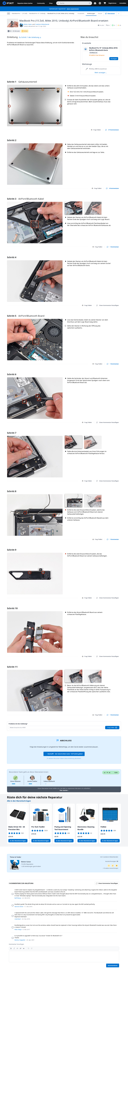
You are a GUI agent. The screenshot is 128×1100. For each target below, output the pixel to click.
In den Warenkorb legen (18, 841)
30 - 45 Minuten (15, 31)
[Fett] (10, 948)
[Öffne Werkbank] (95, 3)
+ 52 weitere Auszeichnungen (110, 868)
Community (41, 3)
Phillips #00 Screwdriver (98, 69)
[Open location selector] (100, 3)
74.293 (102, 25)
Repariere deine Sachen (25, 3)
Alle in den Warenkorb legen (19, 801)
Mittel (26, 31)
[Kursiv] (14, 948)
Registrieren (112, 3)
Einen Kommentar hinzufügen (107, 138)
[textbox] (64, 956)
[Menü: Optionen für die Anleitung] (118, 13)
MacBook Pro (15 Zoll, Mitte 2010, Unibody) (60, 13)
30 (120, 25)
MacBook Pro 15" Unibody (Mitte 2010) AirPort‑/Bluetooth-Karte (103, 49)
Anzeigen (113, 59)
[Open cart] (105, 3)
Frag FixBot (97, 130)
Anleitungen (91, 13)
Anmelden (122, 3)
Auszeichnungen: (111, 861)
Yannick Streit (19, 906)
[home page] (8, 3)
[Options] (8, 13)
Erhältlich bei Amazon (96, 55)
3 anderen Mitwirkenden (110, 857)
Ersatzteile (81, 13)
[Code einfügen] (17, 948)
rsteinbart (18, 919)
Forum (100, 13)
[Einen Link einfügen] (20, 948)
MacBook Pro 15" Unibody (37, 13)
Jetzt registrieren (73, 9)
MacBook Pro (16, 13)
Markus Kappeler (20, 940)
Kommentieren (113, 965)
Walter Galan (28, 24)
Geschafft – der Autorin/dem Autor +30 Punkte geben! (65, 754)
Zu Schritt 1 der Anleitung (29, 37)
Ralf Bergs (18, 898)
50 (109, 25)
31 (114, 25)
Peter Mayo (18, 929)
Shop (50, 3)
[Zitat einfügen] (23, 948)
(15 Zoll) (24, 13)
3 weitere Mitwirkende (42, 24)
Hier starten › (64, 790)
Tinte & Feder (15, 857)
